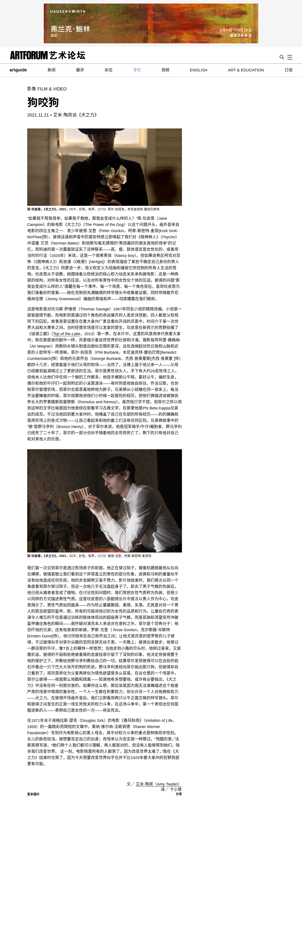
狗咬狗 (43, 102)
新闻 (51, 70)
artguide (18, 69)
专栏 (137, 70)
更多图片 (33, 794)
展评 (80, 70)
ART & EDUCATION (246, 70)
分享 (179, 794)
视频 (165, 70)
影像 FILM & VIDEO (47, 88)
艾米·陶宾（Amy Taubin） (159, 784)
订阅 (288, 70)
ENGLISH (198, 70)
